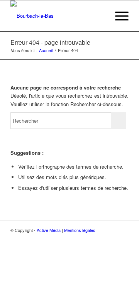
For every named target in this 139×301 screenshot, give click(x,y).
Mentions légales (79, 230)
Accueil (46, 50)
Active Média (49, 230)
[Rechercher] (99, 15)
